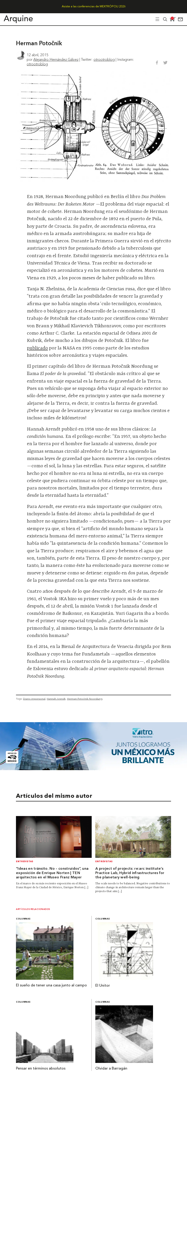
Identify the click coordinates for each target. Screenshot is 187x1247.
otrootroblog (104, 59)
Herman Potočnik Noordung (84, 698)
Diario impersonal (34, 698)
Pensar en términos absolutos (40, 1068)
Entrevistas (24, 862)
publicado (37, 348)
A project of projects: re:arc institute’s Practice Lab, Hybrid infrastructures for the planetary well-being (129, 873)
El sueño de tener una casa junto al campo (51, 985)
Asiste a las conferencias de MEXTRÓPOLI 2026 (93, 6)
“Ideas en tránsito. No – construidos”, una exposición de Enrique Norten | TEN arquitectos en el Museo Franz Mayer (52, 873)
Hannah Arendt (56, 698)
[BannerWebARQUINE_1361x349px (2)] (93, 768)
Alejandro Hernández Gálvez (55, 59)
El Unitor (102, 986)
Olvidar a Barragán (111, 1068)
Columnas (23, 919)
